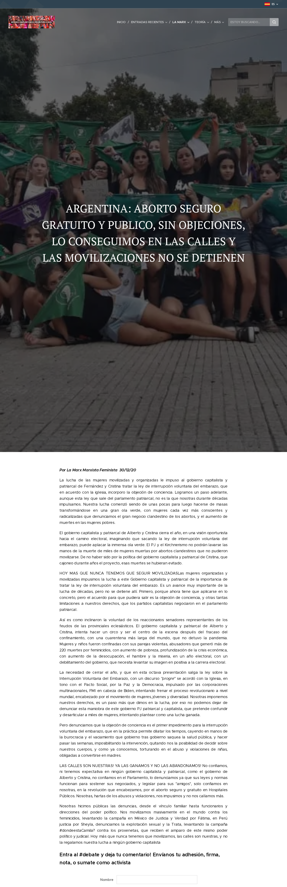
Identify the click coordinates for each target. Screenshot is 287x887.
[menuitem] (122, 22)
